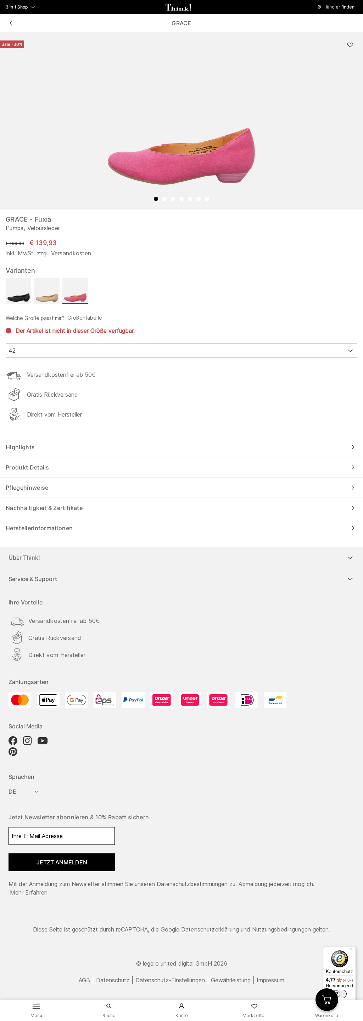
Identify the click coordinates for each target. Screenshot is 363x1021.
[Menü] (351, 950)
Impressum (270, 980)
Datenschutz (112, 980)
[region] (181, 121)
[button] (338, 7)
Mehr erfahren (29, 892)
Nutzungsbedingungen (281, 929)
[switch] (340, 994)
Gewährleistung (231, 980)
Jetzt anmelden (62, 862)
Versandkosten (71, 253)
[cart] (327, 999)
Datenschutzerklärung (210, 929)
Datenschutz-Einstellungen (170, 980)
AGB (84, 980)
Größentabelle (84, 318)
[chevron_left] (11, 23)
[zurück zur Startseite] (178, 7)
